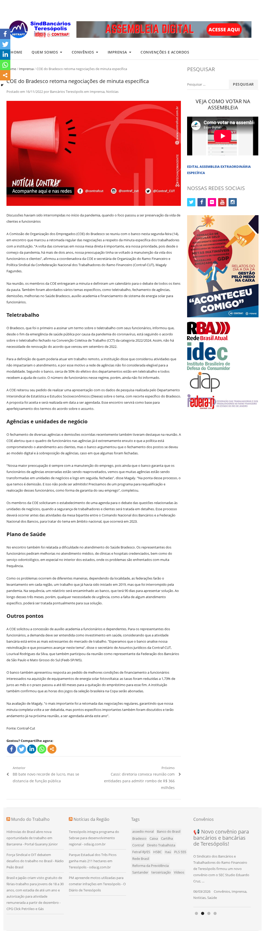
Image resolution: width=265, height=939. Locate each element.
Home (16, 52)
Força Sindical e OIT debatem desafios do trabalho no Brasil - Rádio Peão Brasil (35, 860)
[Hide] (2, 85)
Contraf (138, 845)
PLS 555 (180, 852)
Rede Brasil (140, 858)
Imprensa (117, 52)
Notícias (112, 91)
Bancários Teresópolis (66, 91)
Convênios (83, 52)
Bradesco (139, 838)
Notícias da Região (91, 819)
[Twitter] (21, 749)
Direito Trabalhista (161, 845)
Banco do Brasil (168, 831)
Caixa (154, 838)
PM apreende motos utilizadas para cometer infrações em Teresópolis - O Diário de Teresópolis (97, 883)
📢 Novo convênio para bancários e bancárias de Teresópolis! (221, 837)
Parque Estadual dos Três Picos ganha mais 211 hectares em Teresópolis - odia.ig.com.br (92, 860)
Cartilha (167, 838)
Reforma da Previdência (150, 865)
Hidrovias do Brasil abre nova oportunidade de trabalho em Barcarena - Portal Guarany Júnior (32, 837)
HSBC (157, 852)
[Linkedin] (31, 749)
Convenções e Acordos (165, 52)
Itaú (168, 852)
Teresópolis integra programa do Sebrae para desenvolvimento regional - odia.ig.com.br (94, 837)
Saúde (212, 897)
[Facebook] (11, 749)
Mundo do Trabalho (30, 819)
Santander (140, 872)
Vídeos (179, 872)
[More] (51, 749)
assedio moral (143, 831)
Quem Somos (45, 52)
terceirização (161, 872)
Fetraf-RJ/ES (141, 852)
